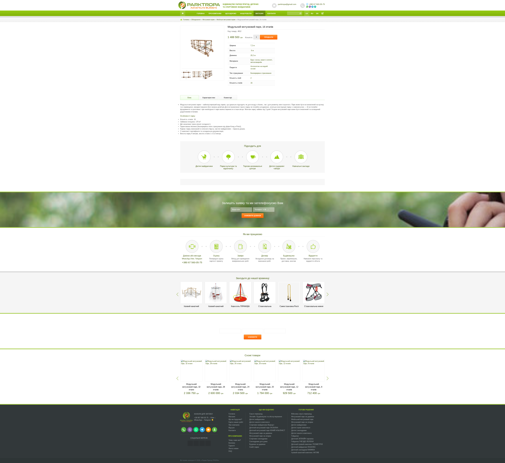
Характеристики (208, 98)
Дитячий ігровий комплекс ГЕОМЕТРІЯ (307, 444)
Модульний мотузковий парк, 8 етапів (313, 387)
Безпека (232, 443)
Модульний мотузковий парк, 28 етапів (216, 387)
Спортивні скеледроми (258, 439)
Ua (307, 13)
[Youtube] (202, 443)
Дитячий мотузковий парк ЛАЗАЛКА (263, 428)
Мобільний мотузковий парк (302, 419)
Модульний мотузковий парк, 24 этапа (240, 387)
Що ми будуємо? (235, 419)
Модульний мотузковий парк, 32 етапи (191, 387)
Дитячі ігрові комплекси (300, 428)
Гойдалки (295, 436)
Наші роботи (246, 13)
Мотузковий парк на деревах (260, 433)
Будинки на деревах (257, 444)
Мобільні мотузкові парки (226, 20)
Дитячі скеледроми (299, 430)
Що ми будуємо (266, 410)
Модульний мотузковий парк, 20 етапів (265, 387)
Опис (189, 98)
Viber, (192, 259)
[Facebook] (196, 443)
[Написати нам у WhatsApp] (307, 7)
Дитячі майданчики (256, 419)
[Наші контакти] (315, 7)
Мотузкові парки (209, 20)
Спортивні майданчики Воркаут (261, 425)
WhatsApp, (186, 259)
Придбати (268, 37)
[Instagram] (190, 443)
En (317, 13)
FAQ (230, 451)
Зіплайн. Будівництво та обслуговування (265, 417)
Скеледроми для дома (258, 441)
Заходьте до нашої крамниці (252, 278)
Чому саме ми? (235, 440)
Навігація (235, 410)
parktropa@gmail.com (287, 4)
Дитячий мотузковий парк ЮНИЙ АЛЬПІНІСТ (267, 430)
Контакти (271, 13)
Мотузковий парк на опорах (260, 436)
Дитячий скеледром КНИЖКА (303, 450)
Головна (201, 13)
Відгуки (231, 428)
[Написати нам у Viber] (310, 7)
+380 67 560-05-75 (317, 4)
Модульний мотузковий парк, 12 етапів (289, 387)
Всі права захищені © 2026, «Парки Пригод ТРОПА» (199, 460)
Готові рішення (306, 410)
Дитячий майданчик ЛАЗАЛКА (303, 447)
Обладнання (196, 20)
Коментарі (228, 98)
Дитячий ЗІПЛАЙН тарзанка (302, 439)
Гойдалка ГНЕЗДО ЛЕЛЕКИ (302, 441)
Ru (312, 13)
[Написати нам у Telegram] (312, 7)
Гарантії (232, 446)
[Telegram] (208, 443)
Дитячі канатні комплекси (259, 422)
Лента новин (233, 448)
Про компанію (215, 13)
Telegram (198, 259)
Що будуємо (230, 13)
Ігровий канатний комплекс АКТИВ (305, 453)
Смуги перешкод (255, 414)
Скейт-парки (254, 447)
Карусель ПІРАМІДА (240, 306)
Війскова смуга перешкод (301, 414)
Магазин (259, 13)
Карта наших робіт (236, 422)
